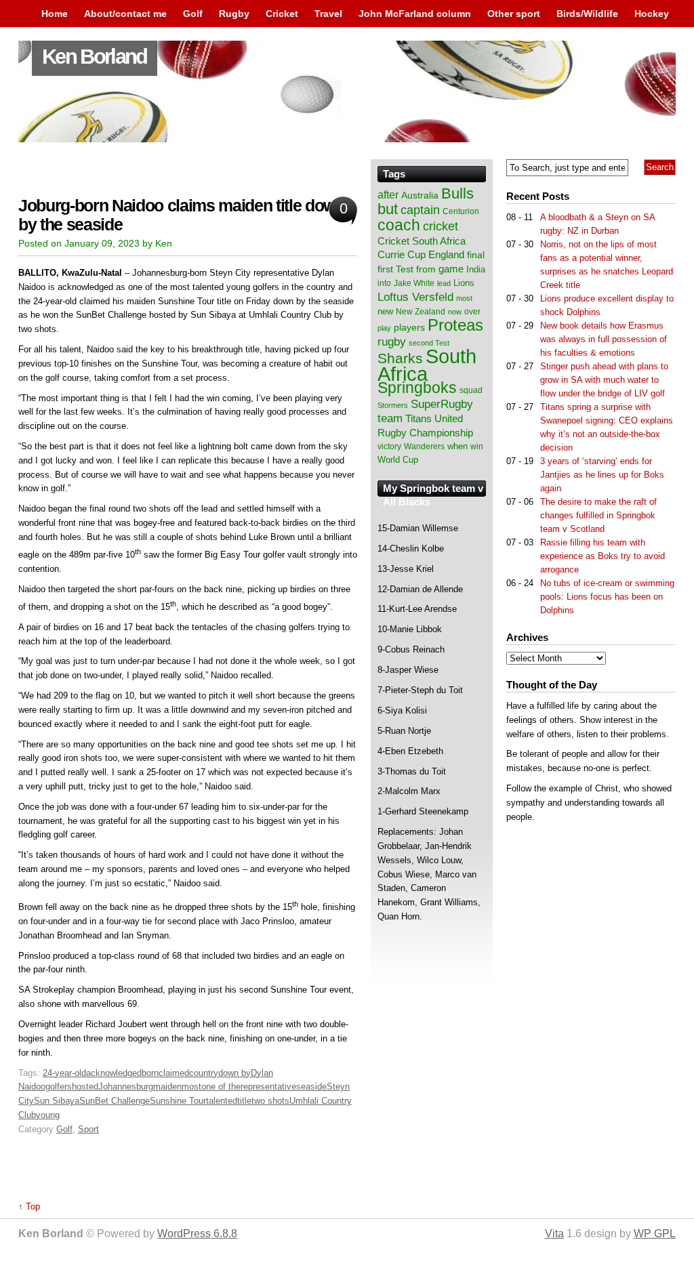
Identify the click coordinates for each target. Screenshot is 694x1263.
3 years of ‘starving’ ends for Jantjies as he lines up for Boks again (602, 474)
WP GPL (655, 1233)
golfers (58, 1086)
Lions (463, 283)
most (191, 1086)
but (387, 209)
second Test (429, 343)
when (457, 446)
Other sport (513, 13)
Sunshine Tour (178, 1101)
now (455, 312)
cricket (440, 226)
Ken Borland (94, 56)
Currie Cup (401, 254)
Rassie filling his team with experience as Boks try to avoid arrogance (602, 556)
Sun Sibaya (56, 1101)
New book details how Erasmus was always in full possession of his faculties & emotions (603, 339)
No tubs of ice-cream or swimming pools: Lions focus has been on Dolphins (607, 596)
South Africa (426, 365)
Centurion (461, 211)
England (446, 254)
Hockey (651, 13)
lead (444, 283)
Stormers (392, 405)
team (390, 418)
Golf (193, 13)
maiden (167, 1086)
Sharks (400, 358)
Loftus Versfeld (415, 297)
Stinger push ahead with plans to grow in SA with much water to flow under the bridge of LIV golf (604, 379)
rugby (391, 341)
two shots (270, 1101)
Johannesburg (125, 1086)
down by (234, 1073)
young (48, 1115)
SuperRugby (442, 404)
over (472, 311)
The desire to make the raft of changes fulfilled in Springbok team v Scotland (598, 515)
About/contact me (125, 13)
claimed (174, 1073)
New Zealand (420, 311)
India (475, 269)
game (451, 269)
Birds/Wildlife (587, 13)
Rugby (234, 13)
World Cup (397, 460)
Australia (419, 195)
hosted (85, 1086)
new (385, 311)
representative (268, 1086)
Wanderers (424, 446)
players (409, 327)
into (384, 283)
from (426, 269)
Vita (554, 1233)
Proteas (455, 325)
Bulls (457, 193)
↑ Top (29, 1206)
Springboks (417, 387)
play (384, 328)
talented (221, 1101)
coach (398, 225)
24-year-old (64, 1073)
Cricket (282, 13)
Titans (418, 418)
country (203, 1073)
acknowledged (114, 1073)
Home (54, 13)
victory (389, 446)
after (388, 194)
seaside (311, 1086)
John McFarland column (415, 13)
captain (420, 210)
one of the (221, 1086)
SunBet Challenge (114, 1101)
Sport (88, 1129)
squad (471, 390)
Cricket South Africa (421, 241)
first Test (395, 269)
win (476, 446)
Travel (328, 13)
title (244, 1101)
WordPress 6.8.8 (197, 1233)
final (476, 255)
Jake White (414, 283)
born (150, 1073)
